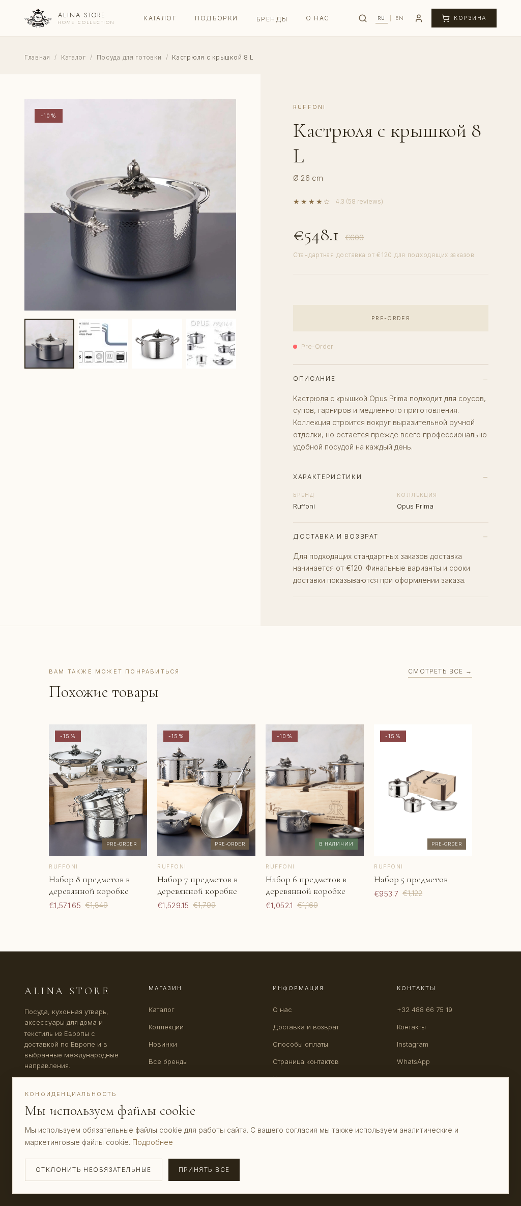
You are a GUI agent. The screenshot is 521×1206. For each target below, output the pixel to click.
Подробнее (152, 1142)
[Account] (418, 18)
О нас (317, 18)
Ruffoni (309, 106)
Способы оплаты (300, 1044)
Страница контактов (306, 1061)
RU (382, 18)
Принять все (204, 1169)
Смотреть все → (440, 671)
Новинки (163, 1044)
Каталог (160, 18)
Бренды (272, 19)
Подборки (216, 18)
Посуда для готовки (129, 57)
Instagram (412, 1044)
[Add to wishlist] (132, 740)
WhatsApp (413, 1061)
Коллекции (166, 1027)
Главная (37, 57)
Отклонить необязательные (94, 1169)
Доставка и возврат (306, 1027)
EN (399, 18)
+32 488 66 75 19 (424, 1009)
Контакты (411, 1027)
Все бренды (168, 1061)
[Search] (362, 18)
